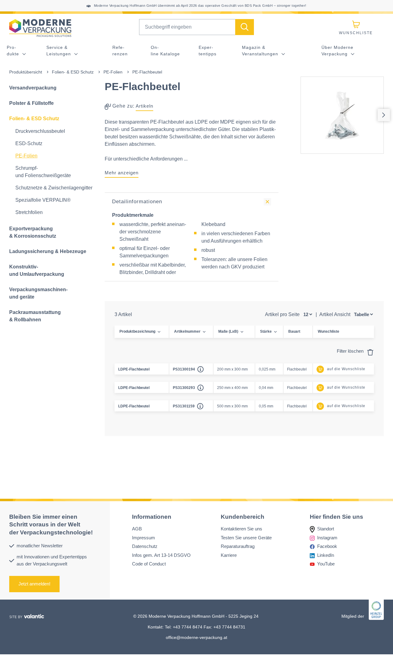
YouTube (326, 564)
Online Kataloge (165, 50)
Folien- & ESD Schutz (73, 71)
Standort (325, 529)
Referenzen (120, 50)
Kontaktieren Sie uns (241, 529)
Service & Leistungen (59, 50)
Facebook (327, 546)
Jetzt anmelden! (34, 584)
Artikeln (144, 106)
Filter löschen (351, 351)
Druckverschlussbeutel (40, 131)
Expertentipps (207, 50)
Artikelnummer (187, 331)
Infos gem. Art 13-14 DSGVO (161, 555)
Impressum (143, 537)
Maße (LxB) (228, 331)
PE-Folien (113, 71)
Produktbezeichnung (137, 331)
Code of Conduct (149, 564)
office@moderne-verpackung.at (196, 637)
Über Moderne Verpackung (337, 50)
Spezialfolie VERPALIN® (43, 200)
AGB (137, 529)
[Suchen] (244, 27)
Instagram (327, 537)
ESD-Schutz (28, 143)
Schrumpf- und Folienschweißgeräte (43, 171)
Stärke (266, 331)
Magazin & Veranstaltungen (261, 50)
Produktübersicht (25, 71)
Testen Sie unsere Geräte (246, 537)
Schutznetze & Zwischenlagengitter (53, 187)
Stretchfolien (29, 212)
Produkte (14, 50)
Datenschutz (145, 546)
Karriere (229, 555)
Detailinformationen (137, 201)
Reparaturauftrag (238, 546)
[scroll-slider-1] (384, 115)
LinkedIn (325, 555)
